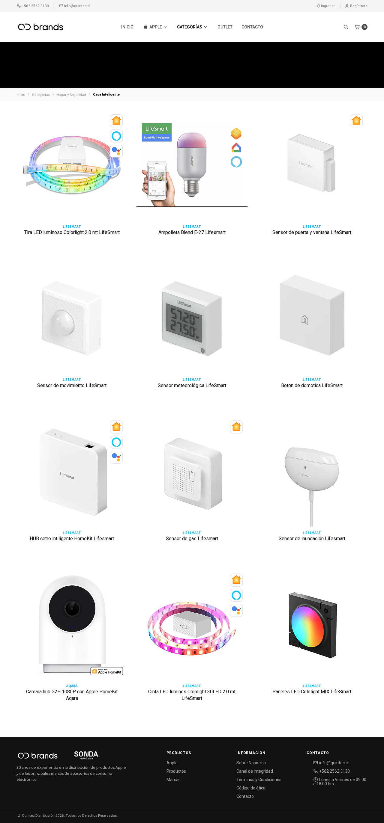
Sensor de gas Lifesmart (192, 538)
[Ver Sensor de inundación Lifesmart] (312, 473)
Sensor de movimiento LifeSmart (71, 385)
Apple (155, 27)
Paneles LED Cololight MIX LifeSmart (311, 691)
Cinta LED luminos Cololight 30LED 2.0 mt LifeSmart (192, 695)
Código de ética (251, 788)
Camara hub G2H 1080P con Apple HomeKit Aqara (72, 695)
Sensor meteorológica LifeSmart (192, 385)
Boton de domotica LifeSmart (312, 385)
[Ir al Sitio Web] (80, 757)
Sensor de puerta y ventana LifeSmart (311, 232)
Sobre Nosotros (251, 763)
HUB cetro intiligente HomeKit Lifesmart (72, 538)
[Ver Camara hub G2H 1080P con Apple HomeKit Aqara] (72, 626)
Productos (176, 771)
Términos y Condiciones (258, 779)
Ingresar (327, 6)
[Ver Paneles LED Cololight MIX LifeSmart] (312, 626)
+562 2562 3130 (35, 6)
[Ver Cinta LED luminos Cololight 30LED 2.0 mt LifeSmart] (192, 626)
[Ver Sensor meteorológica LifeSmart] (192, 320)
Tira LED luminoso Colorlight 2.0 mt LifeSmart (72, 232)
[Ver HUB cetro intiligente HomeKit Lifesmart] (72, 473)
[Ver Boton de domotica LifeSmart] (312, 320)
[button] (346, 27)
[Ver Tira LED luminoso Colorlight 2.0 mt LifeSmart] (72, 167)
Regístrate (358, 6)
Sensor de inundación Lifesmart (312, 538)
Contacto (252, 27)
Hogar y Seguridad (71, 95)
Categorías (190, 27)
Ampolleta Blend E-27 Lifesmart (192, 232)
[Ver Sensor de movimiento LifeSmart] (72, 320)
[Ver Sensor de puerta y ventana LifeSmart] (312, 167)
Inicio (127, 27)
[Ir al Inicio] (40, 27)
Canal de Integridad (254, 771)
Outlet (225, 27)
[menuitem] (127, 27)
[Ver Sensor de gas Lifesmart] (192, 473)
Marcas (173, 779)
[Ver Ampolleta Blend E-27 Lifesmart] (192, 167)
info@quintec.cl (77, 6)
